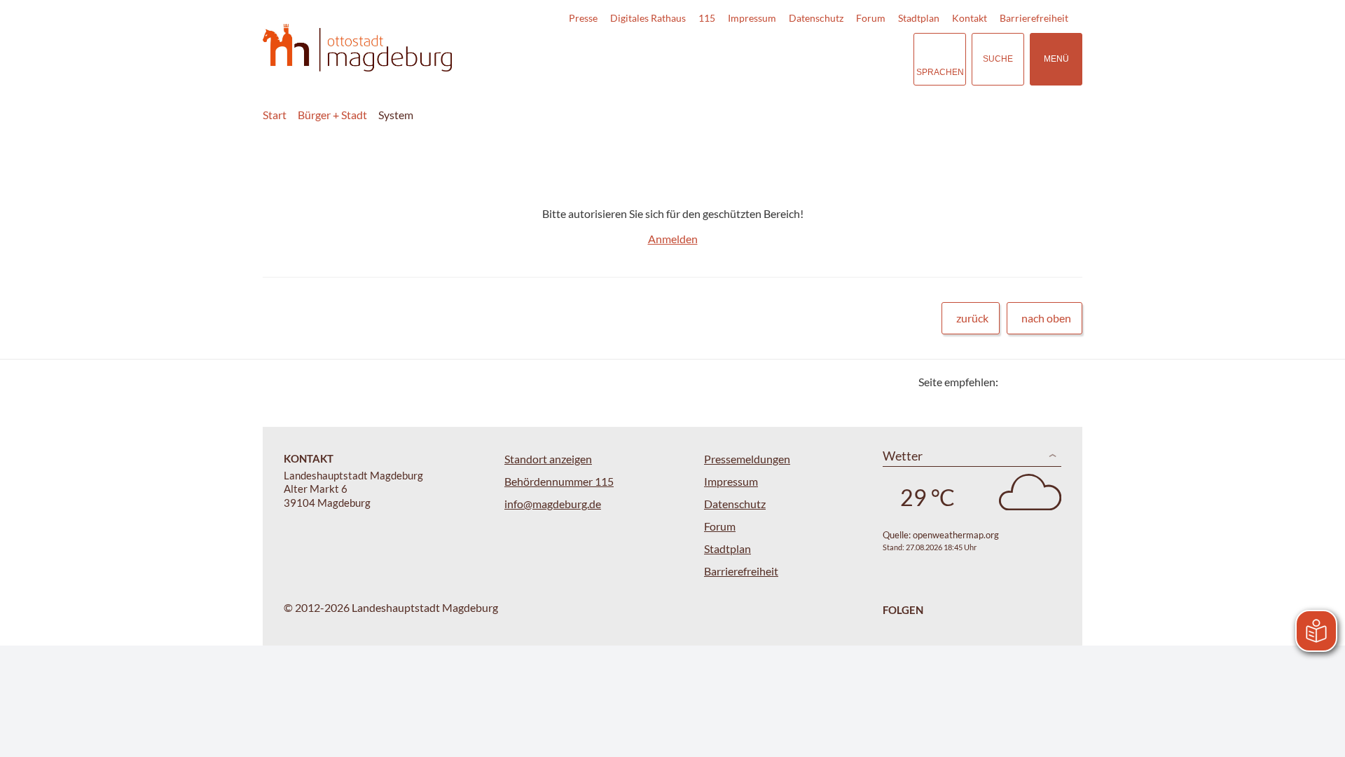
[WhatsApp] (1066, 381)
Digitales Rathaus (648, 18)
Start (275, 114)
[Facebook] (1031, 381)
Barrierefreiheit (1034, 18)
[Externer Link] (804, 59)
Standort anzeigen (548, 458)
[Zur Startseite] (357, 48)
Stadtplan (918, 18)
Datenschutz (816, 18)
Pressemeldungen (747, 458)
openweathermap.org (956, 534)
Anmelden (673, 238)
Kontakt (969, 18)
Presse (583, 18)
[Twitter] (1014, 381)
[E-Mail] (1049, 381)
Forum (870, 18)
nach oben (1046, 318)
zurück (972, 318)
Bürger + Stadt (332, 114)
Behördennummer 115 (559, 481)
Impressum (752, 18)
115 (706, 18)
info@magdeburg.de (552, 503)
